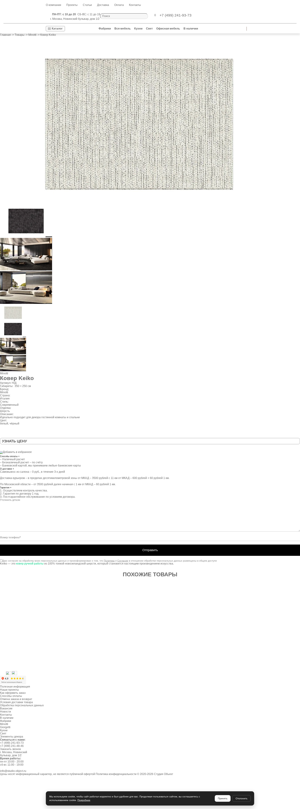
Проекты (72, 4)
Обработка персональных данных (22, 705)
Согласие (122, 560)
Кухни (138, 28)
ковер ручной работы (30, 563)
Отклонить (241, 798)
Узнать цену (14, 441)
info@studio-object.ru (13, 770)
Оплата (119, 4)
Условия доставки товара (16, 702)
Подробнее (83, 800)
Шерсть (5, 411)
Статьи (87, 4)
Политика (109, 560)
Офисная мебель (168, 28)
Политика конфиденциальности (116, 774)
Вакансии (6, 708)
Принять (222, 798)
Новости (5, 711)
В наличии (191, 28)
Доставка (103, 4)
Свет (149, 28)
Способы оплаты (10, 456)
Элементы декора (11, 736)
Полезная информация (15, 686)
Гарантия (5, 487)
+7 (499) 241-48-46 (12, 745)
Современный (9, 404)
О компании (53, 4)
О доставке (7, 468)
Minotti (4, 373)
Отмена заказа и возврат (16, 699)
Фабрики (105, 28)
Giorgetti (5, 727)
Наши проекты (9, 689)
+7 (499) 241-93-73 (12, 742)
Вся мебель (122, 28)
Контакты (135, 4)
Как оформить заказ (13, 692)
